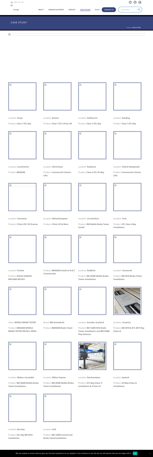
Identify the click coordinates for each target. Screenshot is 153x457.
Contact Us (109, 10)
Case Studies (85, 9)
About (41, 9)
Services (72, 9)
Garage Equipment (56, 9)
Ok (135, 453)
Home (128, 27)
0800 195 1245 (19, 2)
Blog (97, 9)
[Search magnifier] (139, 9)
